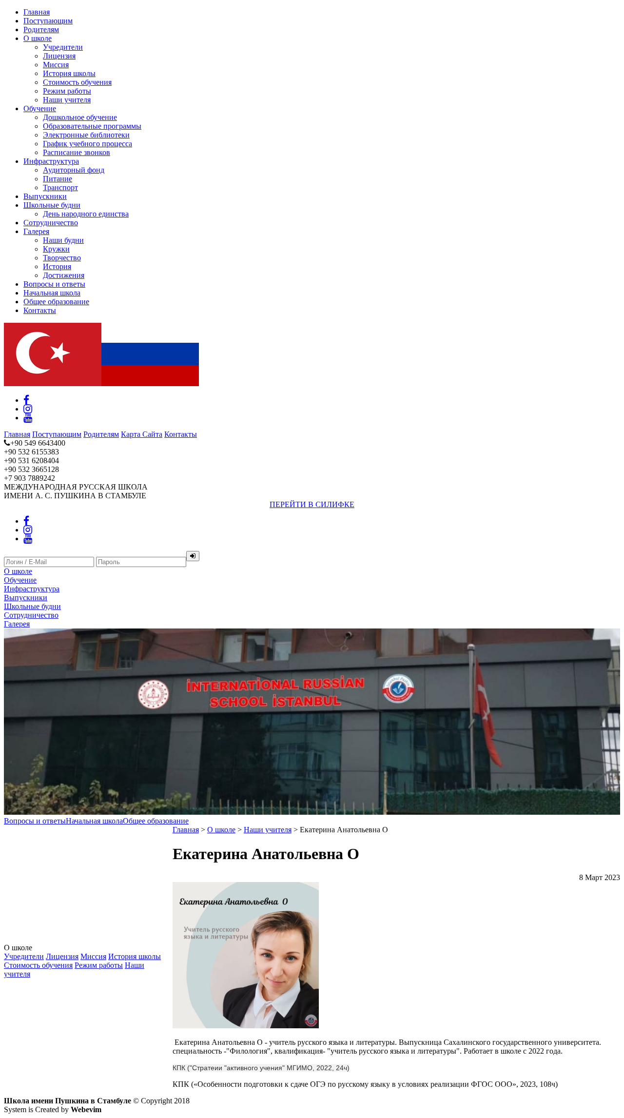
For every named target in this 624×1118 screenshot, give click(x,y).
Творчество (62, 258)
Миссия (56, 64)
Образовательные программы (92, 126)
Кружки (56, 249)
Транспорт (60, 187)
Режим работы (67, 91)
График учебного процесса (87, 143)
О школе (37, 38)
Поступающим (48, 21)
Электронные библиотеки (86, 135)
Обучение (39, 108)
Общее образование (56, 301)
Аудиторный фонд (73, 170)
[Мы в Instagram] (27, 409)
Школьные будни (51, 205)
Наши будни (63, 240)
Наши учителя (67, 100)
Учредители (63, 47)
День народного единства (86, 214)
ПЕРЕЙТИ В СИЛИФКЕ (312, 504)
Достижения (63, 275)
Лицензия (59, 56)
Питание (57, 179)
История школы (69, 73)
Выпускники (45, 196)
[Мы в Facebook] (26, 400)
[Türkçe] (52, 383)
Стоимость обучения (77, 82)
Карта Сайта (141, 434)
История (57, 266)
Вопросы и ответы (54, 284)
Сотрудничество (50, 222)
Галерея (36, 231)
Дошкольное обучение (80, 117)
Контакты (39, 310)
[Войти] (192, 556)
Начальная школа (51, 293)
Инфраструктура (51, 161)
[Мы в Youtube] (27, 417)
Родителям (41, 29)
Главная (36, 12)
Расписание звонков (76, 152)
